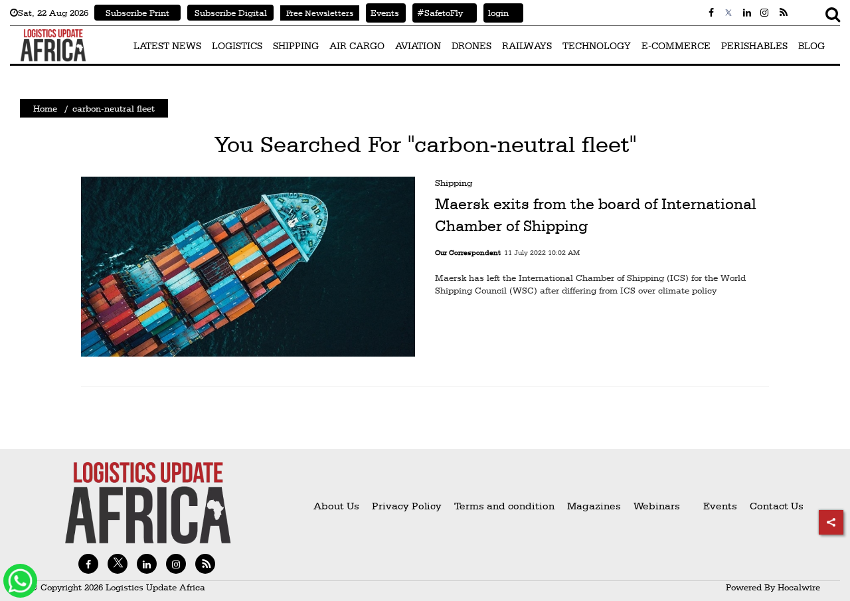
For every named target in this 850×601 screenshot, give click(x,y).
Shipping (453, 182)
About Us (336, 505)
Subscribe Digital (231, 12)
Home (45, 108)
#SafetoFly (437, 12)
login (496, 12)
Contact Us (777, 505)
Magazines (595, 505)
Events (382, 12)
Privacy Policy (407, 505)
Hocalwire (799, 587)
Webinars (657, 505)
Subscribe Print (137, 12)
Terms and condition (505, 505)
